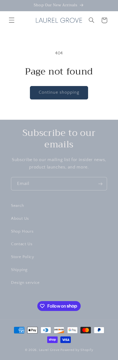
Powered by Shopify (76, 350)
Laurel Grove (49, 350)
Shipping (19, 270)
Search (17, 206)
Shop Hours (22, 231)
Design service (25, 283)
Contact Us (21, 244)
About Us (20, 218)
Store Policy (22, 257)
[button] (11, 20)
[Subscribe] (100, 183)
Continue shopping (59, 92)
